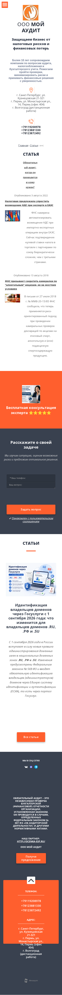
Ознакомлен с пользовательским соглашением (32, 519)
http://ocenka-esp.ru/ (31, 841)
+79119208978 (31, 127)
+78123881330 (31, 130)
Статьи (34, 145)
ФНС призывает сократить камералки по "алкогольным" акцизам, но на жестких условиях (31, 285)
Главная (23, 145)
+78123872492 (31, 133)
